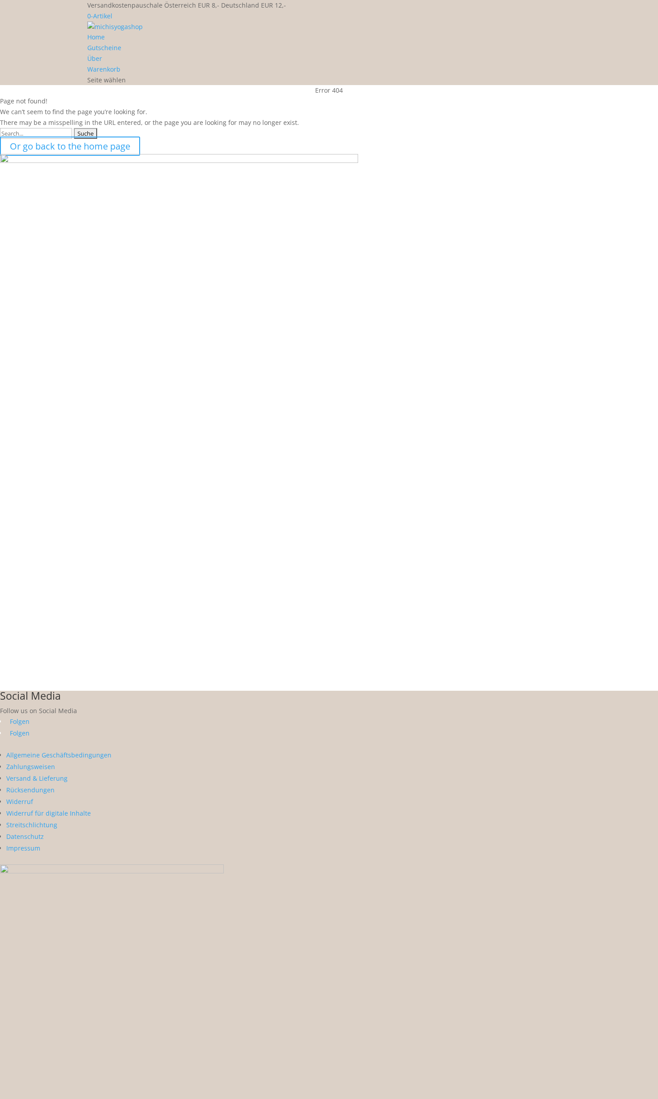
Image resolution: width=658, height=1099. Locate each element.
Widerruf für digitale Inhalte (48, 813)
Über (94, 58)
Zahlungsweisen (30, 766)
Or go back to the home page (70, 146)
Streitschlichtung (31, 825)
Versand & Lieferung (37, 778)
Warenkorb (103, 69)
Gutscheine (104, 47)
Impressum (23, 848)
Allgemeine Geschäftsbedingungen (58, 755)
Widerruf (19, 801)
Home (96, 37)
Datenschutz (25, 836)
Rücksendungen (30, 790)
